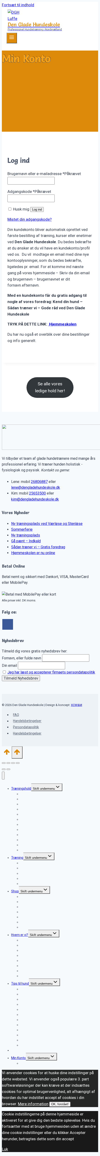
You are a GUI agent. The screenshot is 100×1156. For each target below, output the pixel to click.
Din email (9, 665)
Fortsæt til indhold (18, 5)
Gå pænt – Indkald (26, 541)
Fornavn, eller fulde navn (21, 658)
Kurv (23, 1063)
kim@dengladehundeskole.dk (35, 499)
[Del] (13, 763)
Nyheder (17, 1050)
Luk (5, 1149)
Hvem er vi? (19, 935)
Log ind (37, 209)
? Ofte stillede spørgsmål (38, 883)
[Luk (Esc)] (18, 763)
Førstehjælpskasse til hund (39, 1045)
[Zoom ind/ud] (4, 763)
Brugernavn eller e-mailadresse (44, 173)
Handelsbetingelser (27, 721)
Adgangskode (29, 191)
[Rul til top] (7, 753)
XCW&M (76, 705)
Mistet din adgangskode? (29, 219)
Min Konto (18, 1058)
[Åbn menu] (12, 38)
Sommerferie (22, 529)
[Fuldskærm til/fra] (8, 763)
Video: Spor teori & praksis (39, 927)
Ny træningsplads (25, 535)
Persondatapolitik (26, 727)
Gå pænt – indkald (33, 814)
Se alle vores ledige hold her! (50, 387)
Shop (15, 891)
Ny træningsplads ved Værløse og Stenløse (47, 523)
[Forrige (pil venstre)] (4, 769)
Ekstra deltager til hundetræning (43, 850)
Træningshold (21, 788)
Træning (17, 857)
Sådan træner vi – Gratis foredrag (38, 547)
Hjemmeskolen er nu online (33, 553)
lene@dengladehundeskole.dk (35, 487)
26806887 (39, 481)
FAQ (16, 715)
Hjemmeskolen (62, 324)
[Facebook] (7, 624)
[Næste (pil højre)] (8, 769)
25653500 (37, 493)
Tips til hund (20, 983)
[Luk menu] (3, 775)
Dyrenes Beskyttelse (35, 976)
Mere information (33, 1104)
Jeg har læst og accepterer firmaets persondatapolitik (51, 672)
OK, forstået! (60, 1104)
